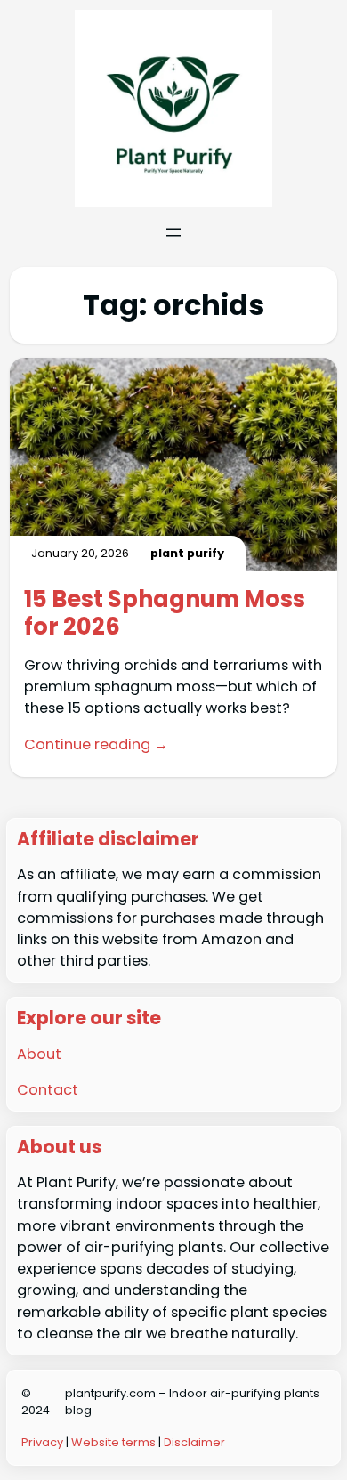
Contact (47, 1090)
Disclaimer (194, 1442)
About (39, 1054)
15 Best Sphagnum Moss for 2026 (164, 613)
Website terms (113, 1442)
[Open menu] (173, 232)
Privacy (42, 1442)
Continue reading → (96, 744)
